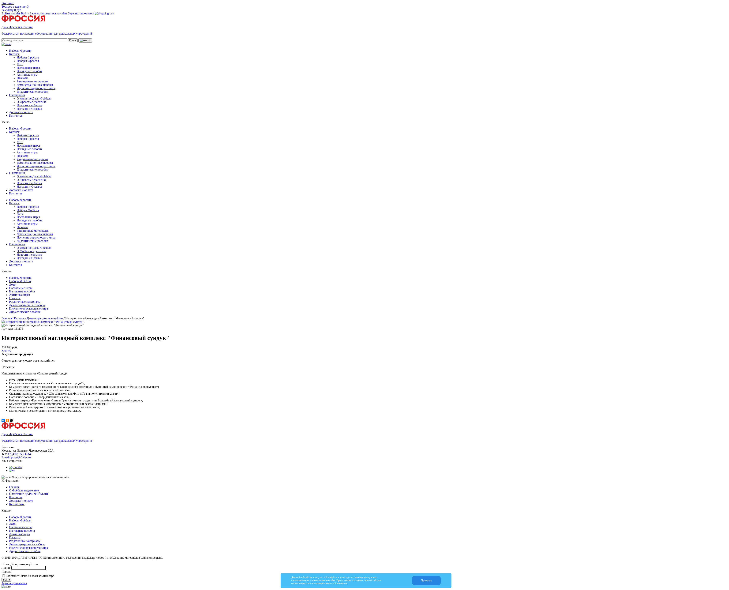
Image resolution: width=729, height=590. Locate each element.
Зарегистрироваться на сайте (49, 13)
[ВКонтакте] (3, 420)
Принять (426, 580)
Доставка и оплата (21, 112)
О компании (17, 95)
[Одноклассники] (7, 420)
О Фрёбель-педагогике (31, 101)
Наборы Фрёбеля (28, 60)
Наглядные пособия (29, 71)
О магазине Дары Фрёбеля (34, 98)
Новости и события (29, 105)
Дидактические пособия (32, 91)
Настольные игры (28, 67)
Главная (7, 318)
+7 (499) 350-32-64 (19, 454)
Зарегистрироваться (81, 13)
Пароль (6, 571)
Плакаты (22, 78)
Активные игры (27, 74)
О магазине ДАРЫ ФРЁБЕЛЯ (28, 493)
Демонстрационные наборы (35, 84)
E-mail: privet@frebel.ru (16, 457)
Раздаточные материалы (32, 81)
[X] (11, 420)
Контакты (15, 115)
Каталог (14, 54)
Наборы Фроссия (20, 50)
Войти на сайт (11, 13)
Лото (20, 64)
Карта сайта (16, 504)
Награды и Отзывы (29, 108)
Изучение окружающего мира (36, 88)
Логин (6, 567)
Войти (25, 13)
